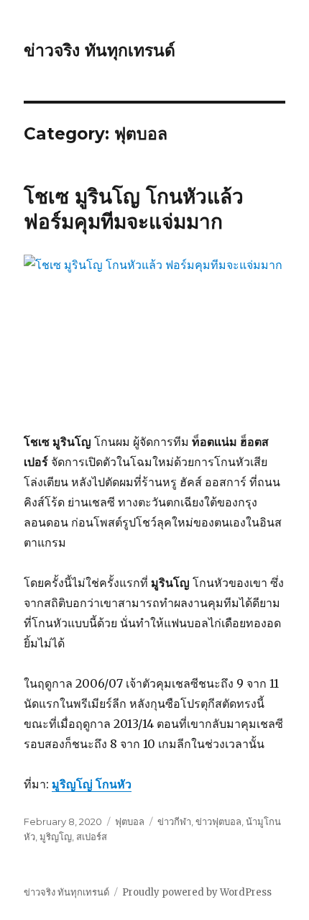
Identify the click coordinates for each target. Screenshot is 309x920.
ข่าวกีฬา (174, 821)
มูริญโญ (56, 836)
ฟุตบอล (129, 821)
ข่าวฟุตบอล (218, 821)
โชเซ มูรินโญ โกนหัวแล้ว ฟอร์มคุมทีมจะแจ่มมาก (134, 209)
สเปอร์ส (91, 836)
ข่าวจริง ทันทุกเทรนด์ (99, 50)
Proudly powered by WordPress (197, 892)
